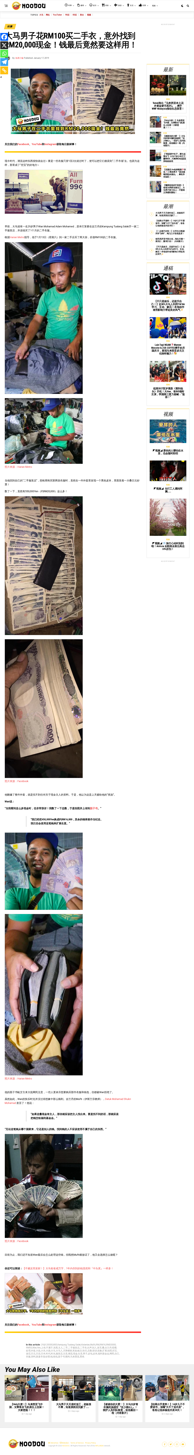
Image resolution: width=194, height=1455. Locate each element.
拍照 (109, 1351)
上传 (43, 1348)
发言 (99, 1348)
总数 (89, 1351)
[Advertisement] (168, 43)
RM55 (29, 1348)
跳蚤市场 (40, 1357)
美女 (82, 15)
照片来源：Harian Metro (18, 466)
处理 (28, 1351)
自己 (117, 1354)
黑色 (82, 1357)
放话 (28, 1354)
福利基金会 (103, 1354)
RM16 (103, 1345)
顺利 (67, 1357)
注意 (65, 1354)
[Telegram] (4, 62)
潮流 (70, 1354)
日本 (43, 1354)
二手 (65, 1348)
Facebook (23, 144)
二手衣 (83, 1348)
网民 (112, 1354)
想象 (99, 1351)
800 (55, 1345)
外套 (33, 1351)
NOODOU (66, 1446)
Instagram (50, 144)
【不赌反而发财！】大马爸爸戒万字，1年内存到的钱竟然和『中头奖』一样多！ (68, 1268)
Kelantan (85, 1345)
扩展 (104, 1351)
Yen (39, 1348)
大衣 (43, 1351)
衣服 (28, 1357)
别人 (94, 1348)
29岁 (43, 1345)
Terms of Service (77, 1443)
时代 (48, 1354)
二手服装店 (74, 1348)
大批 (38, 1351)
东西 (55, 1348)
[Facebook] (4, 37)
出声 (89, 1348)
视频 (89, 15)
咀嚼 (114, 1348)
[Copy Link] (4, 70)
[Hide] (1, 77)
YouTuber (57, 15)
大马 (41, 15)
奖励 (75, 1351)
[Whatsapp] (4, 54)
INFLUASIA (99, 1446)
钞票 (47, 1357)
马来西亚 (74, 1357)
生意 (80, 1354)
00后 (75, 15)
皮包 (90, 1354)
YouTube (37, 144)
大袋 (48, 1351)
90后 (67, 15)
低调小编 (19, 58)
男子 (85, 1354)
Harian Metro (17, 237)
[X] (4, 45)
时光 (53, 1354)
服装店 (59, 1354)
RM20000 (111, 1345)
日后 (38, 1354)
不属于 (49, 1348)
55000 (49, 1345)
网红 (48, 15)
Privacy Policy (90, 1443)
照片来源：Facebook (16, 781)
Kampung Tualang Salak (69, 1345)
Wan (34, 1348)
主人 (60, 1348)
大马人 (59, 1351)
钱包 (55, 1357)
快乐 (85, 1351)
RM (97, 1345)
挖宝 (114, 1351)
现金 (75, 1354)
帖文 (80, 1351)
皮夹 (95, 1354)
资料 (33, 1357)
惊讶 (94, 1351)
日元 (33, 1354)
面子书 (94, 808)
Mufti (92, 1345)
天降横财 (67, 1351)
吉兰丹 (108, 1348)
